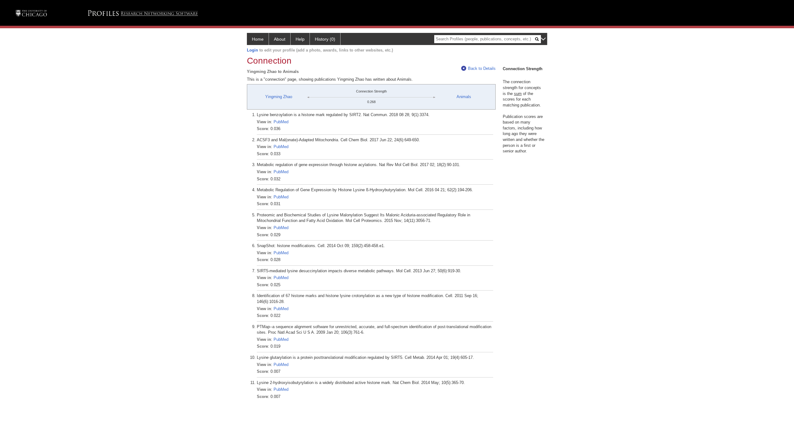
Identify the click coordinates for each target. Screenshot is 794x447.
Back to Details (482, 68)
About (279, 39)
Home (258, 39)
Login (252, 50)
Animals (464, 96)
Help (300, 39)
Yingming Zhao (278, 96)
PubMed (281, 122)
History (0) (325, 39)
